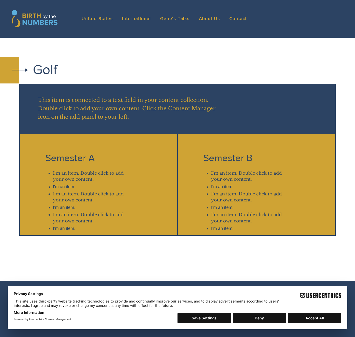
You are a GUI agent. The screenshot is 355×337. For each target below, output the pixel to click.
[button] (98, 19)
